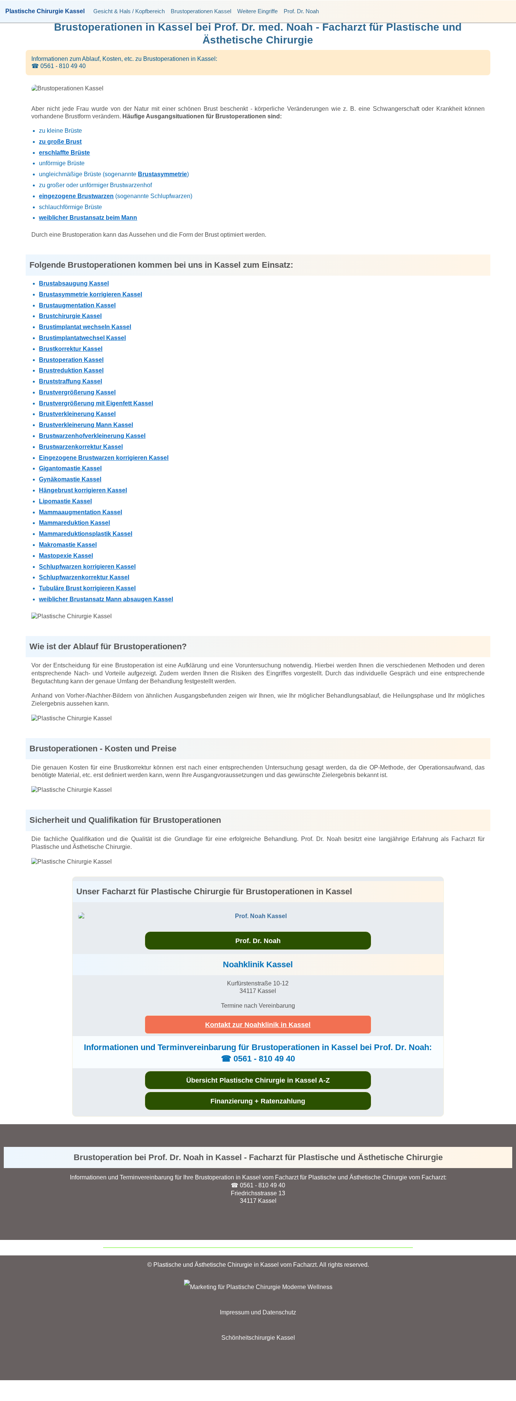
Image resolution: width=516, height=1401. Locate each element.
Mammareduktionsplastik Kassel (85, 534)
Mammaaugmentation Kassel (80, 512)
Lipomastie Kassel (65, 501)
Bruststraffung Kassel (70, 381)
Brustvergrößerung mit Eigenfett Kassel (96, 403)
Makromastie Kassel (68, 544)
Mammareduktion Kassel (74, 523)
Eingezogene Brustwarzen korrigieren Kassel (103, 458)
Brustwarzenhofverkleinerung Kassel (92, 436)
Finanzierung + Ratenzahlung (257, 1101)
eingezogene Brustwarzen (76, 196)
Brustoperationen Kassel (201, 11)
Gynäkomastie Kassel (70, 479)
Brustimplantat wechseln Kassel (85, 327)
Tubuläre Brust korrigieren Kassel (87, 588)
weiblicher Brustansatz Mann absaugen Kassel (106, 599)
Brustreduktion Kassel (71, 370)
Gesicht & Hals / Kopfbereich (129, 11)
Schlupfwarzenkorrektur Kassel (84, 577)
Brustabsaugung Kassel (74, 283)
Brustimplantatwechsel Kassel (82, 338)
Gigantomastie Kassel (70, 468)
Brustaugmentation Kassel (77, 305)
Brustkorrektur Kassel (70, 349)
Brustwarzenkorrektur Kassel (81, 447)
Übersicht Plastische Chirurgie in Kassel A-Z (258, 1080)
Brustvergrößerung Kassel (77, 392)
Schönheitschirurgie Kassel (258, 1337)
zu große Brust (60, 141)
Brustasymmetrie (162, 174)
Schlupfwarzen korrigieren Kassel (87, 566)
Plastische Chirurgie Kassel (45, 11)
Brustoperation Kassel (71, 360)
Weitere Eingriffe (257, 11)
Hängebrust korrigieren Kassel (83, 490)
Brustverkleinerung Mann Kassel (86, 425)
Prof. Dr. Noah (301, 11)
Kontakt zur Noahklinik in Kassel (258, 1025)
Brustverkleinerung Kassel (77, 414)
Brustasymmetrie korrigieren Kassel (90, 294)
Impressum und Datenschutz (258, 1312)
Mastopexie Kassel (66, 555)
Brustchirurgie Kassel (70, 316)
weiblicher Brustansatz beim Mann (88, 217)
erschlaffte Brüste (64, 152)
